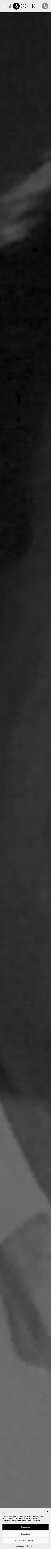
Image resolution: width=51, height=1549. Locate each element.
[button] (47, 1511)
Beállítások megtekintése (25, 1541)
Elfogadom (25, 1527)
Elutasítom (25, 1534)
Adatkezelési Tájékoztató (24, 1546)
